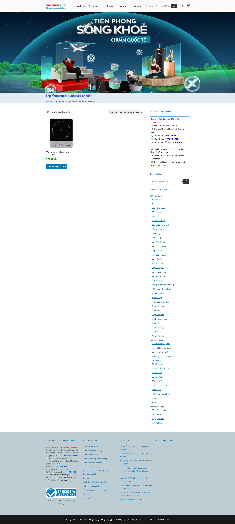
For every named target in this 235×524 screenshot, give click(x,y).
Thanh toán (87, 498)
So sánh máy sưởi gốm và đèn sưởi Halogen (133, 455)
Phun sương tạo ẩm (160, 302)
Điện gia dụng (95, 6)
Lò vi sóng (156, 238)
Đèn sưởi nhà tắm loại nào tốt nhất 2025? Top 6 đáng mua (133, 479)
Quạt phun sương (159, 319)
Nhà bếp (109, 6)
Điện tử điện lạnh (157, 340)
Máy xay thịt (157, 280)
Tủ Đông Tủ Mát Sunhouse (163, 356)
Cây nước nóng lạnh (160, 225)
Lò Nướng (156, 233)
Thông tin (123, 6)
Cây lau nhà (157, 381)
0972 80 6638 (171, 139)
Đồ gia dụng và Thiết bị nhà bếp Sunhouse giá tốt (96, 472)
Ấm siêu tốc (157, 199)
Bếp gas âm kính (159, 414)
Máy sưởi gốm (158, 268)
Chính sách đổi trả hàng (92, 450)
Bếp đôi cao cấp (159, 410)
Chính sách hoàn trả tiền (93, 455)
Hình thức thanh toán (91, 486)
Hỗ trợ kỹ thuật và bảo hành (94, 490)
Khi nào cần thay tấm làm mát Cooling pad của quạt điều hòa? (134, 493)
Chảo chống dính (159, 385)
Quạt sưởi (156, 323)
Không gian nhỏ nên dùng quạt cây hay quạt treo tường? (135, 486)
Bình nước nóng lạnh (161, 343)
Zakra (154, 520)
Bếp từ (155, 216)
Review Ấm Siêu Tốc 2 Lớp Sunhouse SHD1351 (134, 447)
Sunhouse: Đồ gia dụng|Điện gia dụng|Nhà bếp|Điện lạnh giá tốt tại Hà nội (110, 520)
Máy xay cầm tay (159, 272)
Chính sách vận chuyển (92, 463)
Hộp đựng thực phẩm (161, 394)
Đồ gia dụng (155, 361)
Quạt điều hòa (158, 315)
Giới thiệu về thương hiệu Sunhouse (97, 482)
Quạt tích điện (158, 327)
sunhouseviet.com (70, 455)
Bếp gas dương (158, 418)
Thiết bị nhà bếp (157, 407)
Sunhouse (81, 6)
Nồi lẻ (154, 402)
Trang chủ (49, 101)
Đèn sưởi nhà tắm (159, 229)
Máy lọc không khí (160, 352)
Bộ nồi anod (157, 364)
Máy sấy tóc (157, 259)
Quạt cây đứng (158, 306)
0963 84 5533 (172, 135)
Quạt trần (156, 332)
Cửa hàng (87, 467)
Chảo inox (156, 390)
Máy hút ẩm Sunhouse (161, 348)
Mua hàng (136, 6)
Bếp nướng (156, 212)
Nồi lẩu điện (157, 297)
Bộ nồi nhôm (157, 377)
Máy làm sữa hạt (159, 246)
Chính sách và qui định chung (95, 459)
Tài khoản (87, 494)
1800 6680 (178, 142)
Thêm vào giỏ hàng (56, 166)
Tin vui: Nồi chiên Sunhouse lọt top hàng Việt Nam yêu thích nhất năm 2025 (133, 471)
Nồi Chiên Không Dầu (161, 289)
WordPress (165, 520)
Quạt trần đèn (158, 336)
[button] (102, 6)
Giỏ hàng (86, 478)
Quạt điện (156, 310)
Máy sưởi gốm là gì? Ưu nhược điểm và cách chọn (135, 462)
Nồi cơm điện (158, 293)
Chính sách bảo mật (91, 446)
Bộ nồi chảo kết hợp (160, 368)
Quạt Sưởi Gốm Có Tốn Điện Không (133, 499)
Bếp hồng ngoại (159, 208)
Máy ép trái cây (158, 242)
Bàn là (154, 203)
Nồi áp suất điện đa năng (163, 285)
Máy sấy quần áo (159, 255)
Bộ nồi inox (157, 372)
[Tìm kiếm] (174, 6)
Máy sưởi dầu (157, 263)
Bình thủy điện (158, 220)
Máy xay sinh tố (158, 276)
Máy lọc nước (157, 250)
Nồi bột (155, 398)
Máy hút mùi (157, 423)
